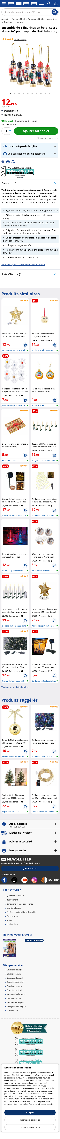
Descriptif (8, 183)
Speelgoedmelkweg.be (16, 1006)
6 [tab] (32, 93)
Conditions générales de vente (20, 904)
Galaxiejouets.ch (14, 973)
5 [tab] (27, 93)
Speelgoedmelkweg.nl (16, 994)
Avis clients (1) (12, 274)
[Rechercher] (55, 12)
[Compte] (49, 4)
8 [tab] (40, 93)
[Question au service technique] (14, 161)
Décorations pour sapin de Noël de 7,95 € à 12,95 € (23, 264)
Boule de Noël (38, 405)
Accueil (5, 19)
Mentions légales (14, 908)
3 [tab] (19, 93)
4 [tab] (23, 93)
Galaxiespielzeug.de (15, 969)
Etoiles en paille (8, 460)
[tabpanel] (30, 65)
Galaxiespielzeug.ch (15, 978)
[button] (29, 146)
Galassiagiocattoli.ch (15, 982)
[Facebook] (3, 161)
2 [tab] (14, 93)
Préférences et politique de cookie (21, 912)
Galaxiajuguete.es (14, 986)
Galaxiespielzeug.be (15, 1002)
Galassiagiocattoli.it (15, 990)
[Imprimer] (9, 161)
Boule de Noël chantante (42, 350)
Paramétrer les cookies (30, 1119)
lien (44, 1085)
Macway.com (12, 1010)
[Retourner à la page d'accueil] (25, 4)
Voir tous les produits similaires (14, 687)
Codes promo (12, 916)
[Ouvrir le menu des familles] (3, 3)
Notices (10, 920)
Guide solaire (12, 924)
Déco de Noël (18, 19)
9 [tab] (45, 93)
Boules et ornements (14, 22)
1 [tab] (10, 93)
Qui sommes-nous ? (15, 895)
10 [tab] (49, 93)
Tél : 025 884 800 (17, 826)
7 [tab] (36, 93)
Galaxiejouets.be (14, 998)
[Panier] (56, 4)
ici (52, 1104)
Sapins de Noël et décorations (42, 19)
